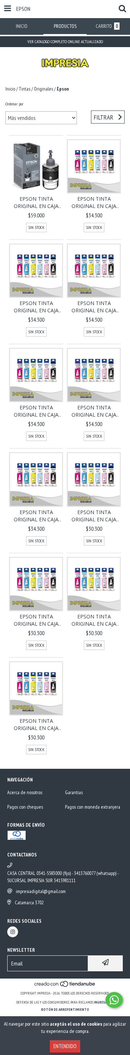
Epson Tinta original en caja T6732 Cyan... (94, 411)
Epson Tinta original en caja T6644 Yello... (94, 516)
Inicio (10, 89)
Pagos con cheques (25, 807)
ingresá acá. (104, 1002)
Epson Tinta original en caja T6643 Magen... (36, 620)
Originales (43, 89)
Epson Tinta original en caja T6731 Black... (36, 516)
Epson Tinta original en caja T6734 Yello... (94, 307)
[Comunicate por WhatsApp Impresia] (114, 1000)
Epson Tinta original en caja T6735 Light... (36, 307)
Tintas (24, 89)
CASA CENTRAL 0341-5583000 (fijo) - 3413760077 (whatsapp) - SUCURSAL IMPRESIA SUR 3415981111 (62, 877)
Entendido (65, 1046)
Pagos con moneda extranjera (92, 807)
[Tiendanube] (65, 986)
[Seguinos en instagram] (12, 931)
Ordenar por (14, 104)
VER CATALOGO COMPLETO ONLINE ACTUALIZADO (65, 41)
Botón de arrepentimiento (65, 1009)
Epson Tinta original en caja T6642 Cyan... (94, 620)
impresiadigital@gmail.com (41, 891)
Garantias (74, 792)
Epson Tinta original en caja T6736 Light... (94, 202)
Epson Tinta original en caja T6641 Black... (36, 724)
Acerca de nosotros (24, 792)
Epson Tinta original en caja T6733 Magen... (36, 411)
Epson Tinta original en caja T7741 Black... (36, 202)
